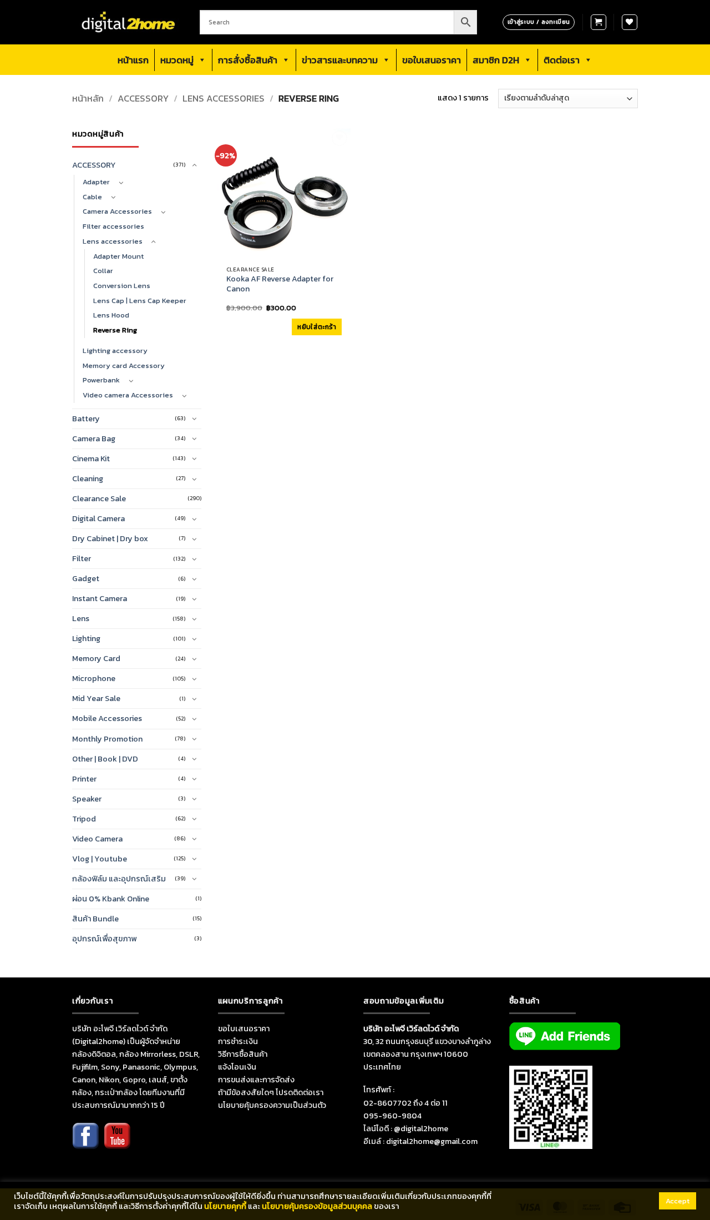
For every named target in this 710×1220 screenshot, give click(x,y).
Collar (103, 270)
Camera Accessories (117, 211)
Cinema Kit (91, 458)
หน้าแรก (133, 60)
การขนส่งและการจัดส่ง (256, 1079)
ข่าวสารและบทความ (340, 60)
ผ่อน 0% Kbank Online (110, 899)
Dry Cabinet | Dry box (110, 538)
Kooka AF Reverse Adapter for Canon (279, 284)
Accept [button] (677, 1201)
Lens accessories (223, 98)
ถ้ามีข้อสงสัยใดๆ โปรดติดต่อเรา (270, 1092)
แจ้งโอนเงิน (237, 1067)
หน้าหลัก (88, 98)
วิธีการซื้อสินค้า (242, 1054)
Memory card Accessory (124, 365)
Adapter (96, 182)
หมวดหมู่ (177, 60)
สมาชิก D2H (496, 60)
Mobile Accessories (107, 718)
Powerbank (101, 380)
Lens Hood (111, 315)
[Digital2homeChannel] (117, 1143)
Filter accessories (113, 226)
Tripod (84, 819)
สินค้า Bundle (95, 919)
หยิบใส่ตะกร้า (316, 327)
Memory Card (96, 658)
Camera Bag (93, 438)
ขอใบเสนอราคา (431, 60)
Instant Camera (99, 598)
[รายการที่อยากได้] (629, 22)
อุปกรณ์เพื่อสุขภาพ (104, 938)
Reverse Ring (115, 330)
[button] (598, 22)
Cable (92, 196)
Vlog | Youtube (99, 859)
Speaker (87, 799)
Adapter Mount (118, 256)
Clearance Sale (99, 498)
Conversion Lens (121, 285)
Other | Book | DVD (105, 759)
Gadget (85, 578)
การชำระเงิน (238, 1041)
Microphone (93, 678)
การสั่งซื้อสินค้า (247, 60)
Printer (84, 779)
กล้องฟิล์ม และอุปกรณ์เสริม (119, 879)
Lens (80, 618)
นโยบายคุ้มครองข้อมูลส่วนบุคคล (317, 1206)
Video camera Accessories (128, 395)
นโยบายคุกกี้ (225, 1206)
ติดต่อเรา (562, 60)
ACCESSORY (143, 98)
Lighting (86, 638)
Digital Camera (98, 518)
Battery (86, 418)
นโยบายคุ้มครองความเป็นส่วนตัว (272, 1105)
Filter (81, 558)
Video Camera (97, 839)
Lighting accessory (115, 350)
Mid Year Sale (96, 698)
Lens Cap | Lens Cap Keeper (139, 300)
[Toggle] (194, 165)
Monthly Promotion (107, 739)
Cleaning (87, 478)
